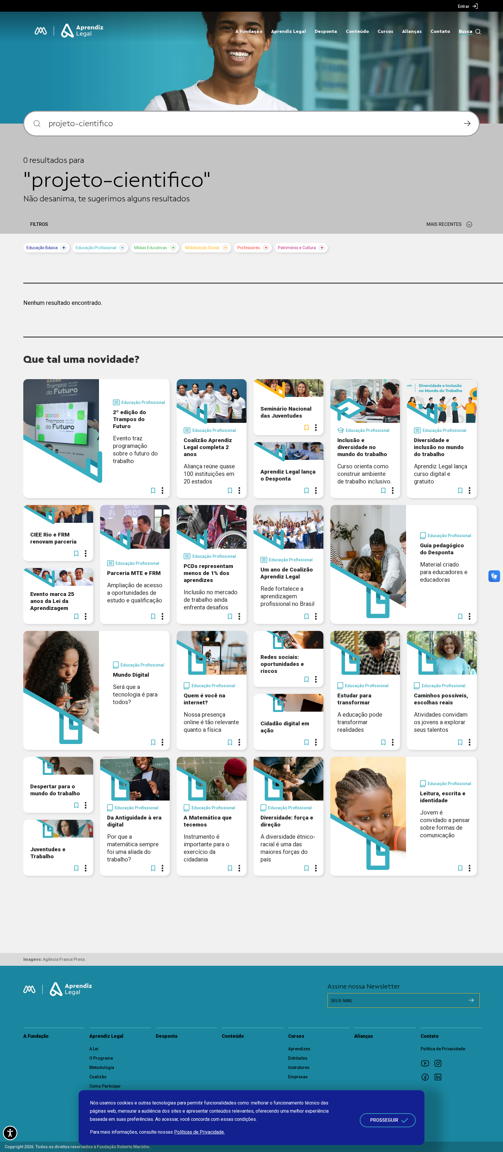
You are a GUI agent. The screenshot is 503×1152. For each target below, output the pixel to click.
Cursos (385, 31)
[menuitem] (468, 6)
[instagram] (439, 1063)
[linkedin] (439, 1077)
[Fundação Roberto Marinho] (41, 31)
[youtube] (427, 1063)
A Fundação (248, 31)
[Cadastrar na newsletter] (471, 1000)
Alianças (412, 31)
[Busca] (476, 31)
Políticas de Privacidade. (199, 1132)
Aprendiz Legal (288, 31)
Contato (440, 31)
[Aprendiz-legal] (83, 31)
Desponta (326, 31)
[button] (153, 490)
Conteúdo (357, 31)
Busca (465, 31)
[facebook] (427, 1077)
